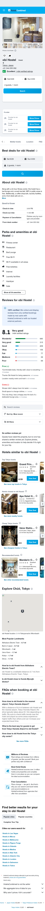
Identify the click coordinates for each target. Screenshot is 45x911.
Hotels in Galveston (10, 862)
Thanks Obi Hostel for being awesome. (20, 375)
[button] (3, 10)
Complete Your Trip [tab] (11, 822)
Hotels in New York (10, 852)
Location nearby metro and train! (18, 378)
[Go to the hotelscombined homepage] (17, 10)
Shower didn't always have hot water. (19, 388)
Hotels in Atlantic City (11, 856)
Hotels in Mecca (9, 836)
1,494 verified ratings (24, 71)
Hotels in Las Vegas (10, 833)
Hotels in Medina (9, 849)
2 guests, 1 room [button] (11, 85)
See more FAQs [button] (22, 741)
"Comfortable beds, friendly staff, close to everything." (22, 371)
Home (2, 903)
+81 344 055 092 (9, 68)
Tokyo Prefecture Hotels (29, 903)
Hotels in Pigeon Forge (12, 843)
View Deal (32, 478)
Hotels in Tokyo (9, 865)
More (4, 198)
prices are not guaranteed (17, 877)
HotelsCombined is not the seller (16, 884)
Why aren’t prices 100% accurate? (17, 892)
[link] (15, 484)
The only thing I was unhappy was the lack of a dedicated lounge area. (19, 395)
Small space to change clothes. (17, 391)
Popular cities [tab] (9, 817)
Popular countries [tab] (25, 817)
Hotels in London (9, 859)
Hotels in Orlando (9, 846)
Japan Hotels (11, 903)
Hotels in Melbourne (10, 840)
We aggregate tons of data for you (17, 888)
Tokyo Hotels (15, 907)
